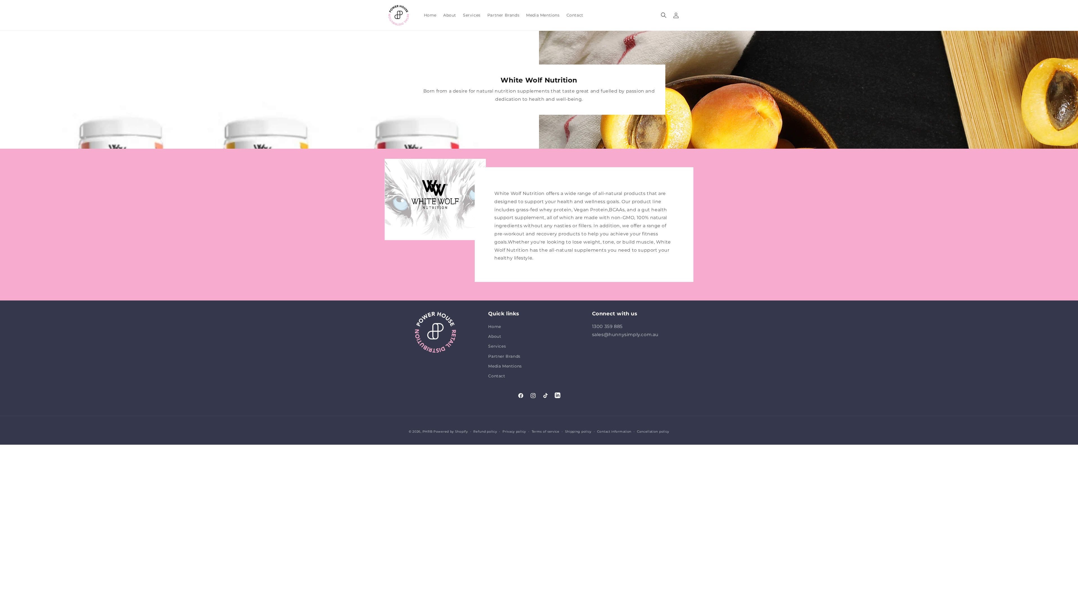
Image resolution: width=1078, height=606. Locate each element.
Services (497, 346)
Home (494, 326)
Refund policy (485, 431)
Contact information (614, 431)
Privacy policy (514, 431)
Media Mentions (505, 366)
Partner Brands (504, 356)
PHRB (427, 431)
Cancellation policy (653, 431)
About (494, 336)
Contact (496, 375)
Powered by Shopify (450, 431)
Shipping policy (578, 431)
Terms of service (545, 431)
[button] (663, 15)
